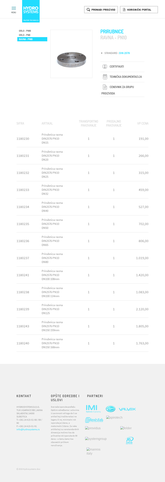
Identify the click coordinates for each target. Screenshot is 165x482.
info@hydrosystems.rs (28, 429)
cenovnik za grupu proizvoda (117, 90)
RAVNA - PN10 (26, 39)
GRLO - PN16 (25, 30)
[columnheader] (27, 123)
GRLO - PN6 (24, 35)
